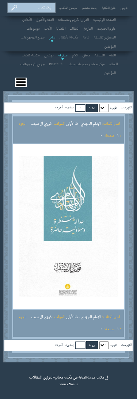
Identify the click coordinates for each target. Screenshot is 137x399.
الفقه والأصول (45, 20)
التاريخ (88, 29)
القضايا (60, 29)
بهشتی (49, 56)
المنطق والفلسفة (105, 38)
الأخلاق (27, 20)
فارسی (124, 8)
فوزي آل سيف (41, 123)
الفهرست (126, 107)
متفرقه (63, 56)
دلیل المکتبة (108, 8)
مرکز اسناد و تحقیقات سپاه (87, 64)
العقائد (74, 29)
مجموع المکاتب (68, 8)
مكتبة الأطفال (69, 38)
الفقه (112, 56)
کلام (75, 56)
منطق (86, 56)
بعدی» (69, 107)
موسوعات (33, 29)
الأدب (48, 29)
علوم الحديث (106, 29)
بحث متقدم (89, 8)
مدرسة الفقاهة (86, 377)
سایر (52, 38)
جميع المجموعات (33, 38)
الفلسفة (100, 56)
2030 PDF (56, 64)
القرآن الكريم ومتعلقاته (73, 20)
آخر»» (59, 107)
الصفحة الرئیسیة (104, 20)
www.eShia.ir (69, 384)
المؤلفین (110, 47)
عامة (86, 38)
